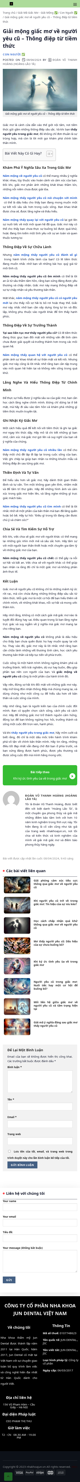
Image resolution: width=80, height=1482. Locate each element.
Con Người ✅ (68, 12)
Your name (9, 1201)
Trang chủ (9, 12)
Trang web (14, 1134)
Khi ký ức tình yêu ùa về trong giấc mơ (56, 963)
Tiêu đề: (8, 1232)
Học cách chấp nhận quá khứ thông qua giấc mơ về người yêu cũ (56, 924)
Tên (10, 1099)
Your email (9, 1216)
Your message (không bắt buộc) (23, 1248)
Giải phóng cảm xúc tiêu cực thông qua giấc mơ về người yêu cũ (56, 884)
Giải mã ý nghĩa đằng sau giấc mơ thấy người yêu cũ (56, 1024)
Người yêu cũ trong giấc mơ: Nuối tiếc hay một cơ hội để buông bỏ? (56, 985)
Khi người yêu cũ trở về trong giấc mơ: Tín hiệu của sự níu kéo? (56, 902)
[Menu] (75, 4)
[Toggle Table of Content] (48, 154)
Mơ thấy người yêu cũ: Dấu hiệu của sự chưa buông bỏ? (56, 943)
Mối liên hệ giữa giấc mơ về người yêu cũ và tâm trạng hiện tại (56, 1006)
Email (12, 1117)
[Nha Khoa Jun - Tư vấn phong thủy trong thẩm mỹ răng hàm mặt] (11, 3)
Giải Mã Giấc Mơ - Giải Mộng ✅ (37, 12)
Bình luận (14, 1067)
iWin (74, 1467)
